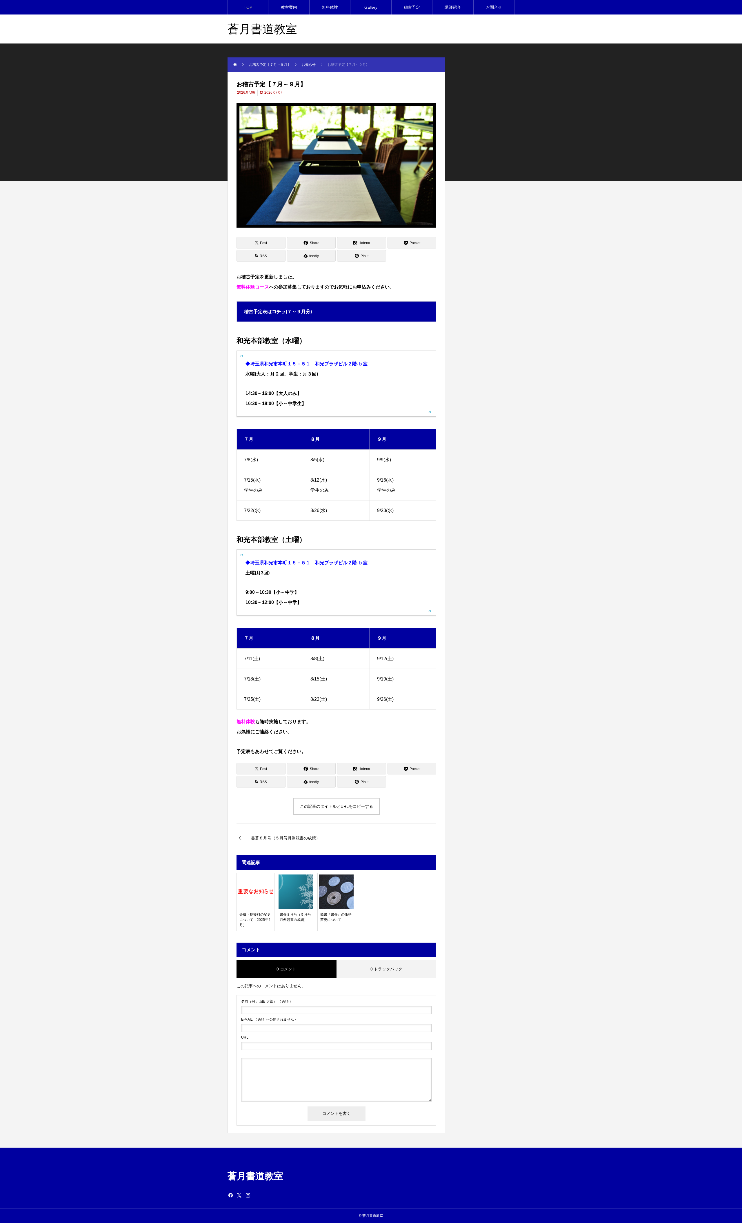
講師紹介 (453, 7)
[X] (239, 1195)
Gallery (370, 7)
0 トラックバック (386, 969)
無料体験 (330, 7)
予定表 (243, 751)
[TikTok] (256, 1195)
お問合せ (494, 7)
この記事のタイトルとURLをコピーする (336, 806)
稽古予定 (412, 7)
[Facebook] (230, 1195)
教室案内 (289, 7)
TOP (248, 7)
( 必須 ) (266, 1001)
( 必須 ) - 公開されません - (268, 1019)
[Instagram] (248, 1195)
